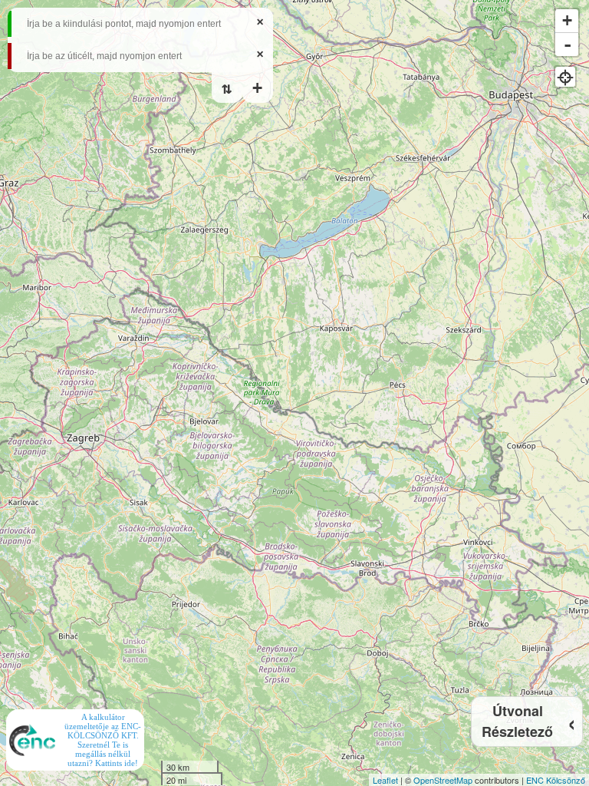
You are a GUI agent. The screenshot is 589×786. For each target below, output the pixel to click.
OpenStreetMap (442, 780)
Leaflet (385, 780)
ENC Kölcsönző (555, 780)
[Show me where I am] (565, 77)
